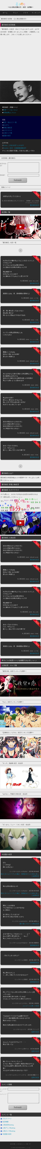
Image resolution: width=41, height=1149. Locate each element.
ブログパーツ (6, 1119)
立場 (2, 510)
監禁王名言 (35, 1032)
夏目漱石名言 (34, 205)
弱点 (24, 502)
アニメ (15, 13)
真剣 (32, 508)
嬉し (5, 502)
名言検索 (5, 1122)
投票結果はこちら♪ (9, 112)
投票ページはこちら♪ (10, 110)
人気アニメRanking (8, 1128)
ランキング (36, 13)
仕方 (15, 500)
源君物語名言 (34, 945)
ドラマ (25, 13)
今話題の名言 (6, 1134)
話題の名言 (7, 136)
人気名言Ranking (8, 1125)
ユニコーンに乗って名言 (31, 1006)
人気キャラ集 (7, 133)
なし (2, 501)
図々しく (35, 499)
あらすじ (6, 125)
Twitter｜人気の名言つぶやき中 (13, 145)
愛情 (10, 508)
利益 (23, 500)
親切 (24, 510)
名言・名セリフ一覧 (10, 122)
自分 (15, 508)
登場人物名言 (7, 128)
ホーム (5, 13)
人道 (11, 500)
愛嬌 (6, 508)
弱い (18, 500)
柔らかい (17, 504)
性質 (32, 502)
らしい (6, 500)
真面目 (37, 508)
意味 (36, 502)
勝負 (26, 499)
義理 (6, 510)
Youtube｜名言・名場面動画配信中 (14, 148)
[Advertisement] (20, 57)
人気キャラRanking (8, 1131)
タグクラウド (7, 130)
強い (28, 502)
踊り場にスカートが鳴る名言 (29, 924)
